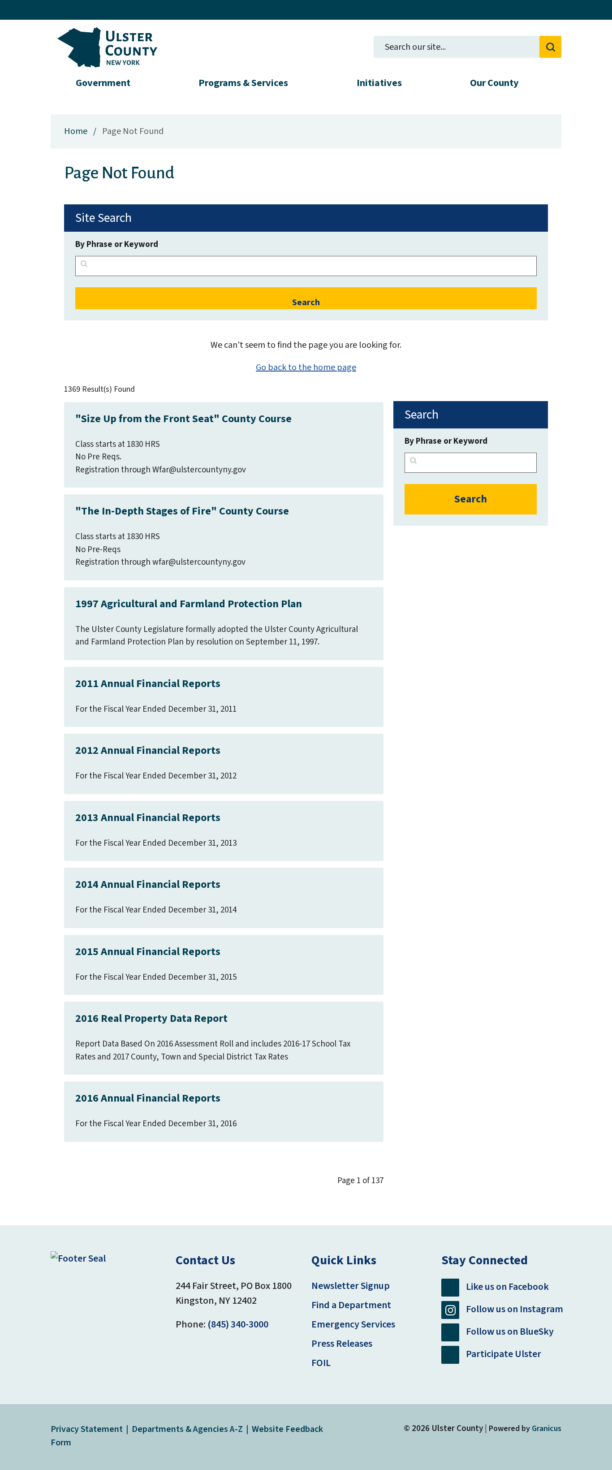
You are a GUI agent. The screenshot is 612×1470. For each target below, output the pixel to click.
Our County (494, 83)
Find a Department (351, 1305)
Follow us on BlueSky (510, 1332)
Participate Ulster (503, 1354)
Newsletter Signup (350, 1286)
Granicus (546, 1428)
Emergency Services (353, 1324)
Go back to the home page (306, 367)
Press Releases (341, 1343)
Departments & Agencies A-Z (187, 1429)
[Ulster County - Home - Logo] (107, 47)
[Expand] (139, 82)
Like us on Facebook (507, 1287)
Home (75, 131)
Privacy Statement (87, 1429)
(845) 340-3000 (237, 1324)
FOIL (321, 1363)
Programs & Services (243, 83)
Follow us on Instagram (514, 1309)
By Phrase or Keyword (116, 244)
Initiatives (379, 83)
